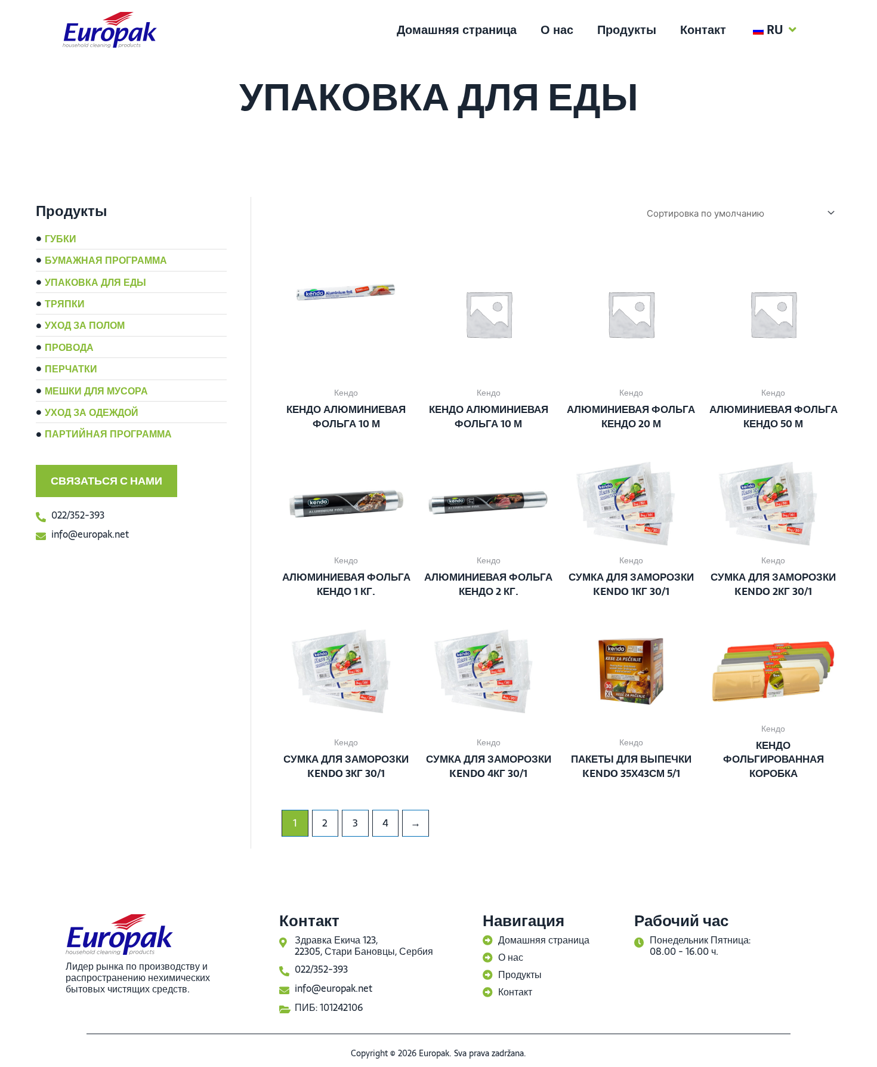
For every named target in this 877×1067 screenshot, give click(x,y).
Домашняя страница (457, 29)
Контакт (703, 29)
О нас (557, 29)
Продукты (626, 29)
